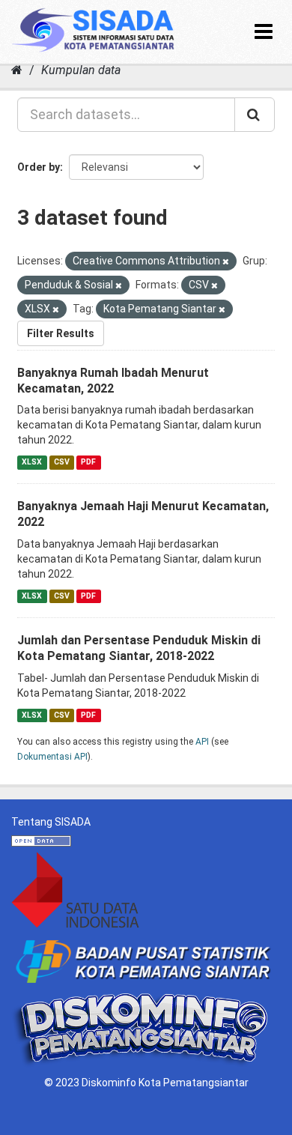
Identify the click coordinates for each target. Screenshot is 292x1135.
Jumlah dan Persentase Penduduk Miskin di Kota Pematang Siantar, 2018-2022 (139, 648)
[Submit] (254, 114)
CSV (62, 462)
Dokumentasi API (52, 756)
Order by (38, 167)
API (202, 741)
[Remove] (225, 262)
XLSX (32, 462)
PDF (88, 462)
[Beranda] (16, 70)
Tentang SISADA (51, 822)
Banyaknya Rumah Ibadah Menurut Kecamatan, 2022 (113, 381)
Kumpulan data (81, 70)
